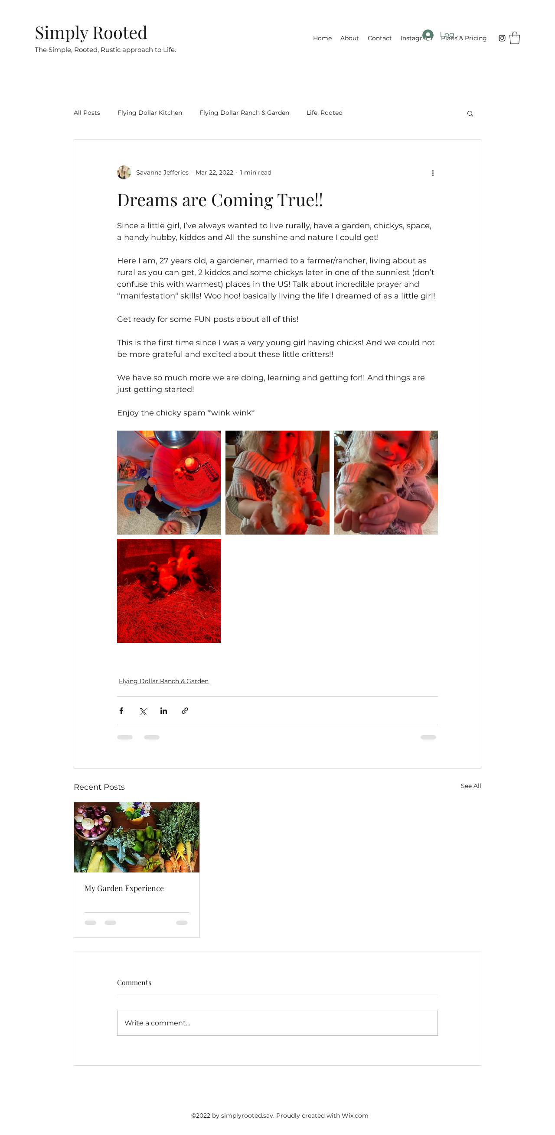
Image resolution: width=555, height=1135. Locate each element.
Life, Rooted (325, 113)
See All (471, 786)
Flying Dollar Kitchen (150, 113)
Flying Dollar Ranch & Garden (244, 113)
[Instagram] (502, 38)
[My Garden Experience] (136, 837)
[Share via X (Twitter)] (142, 711)
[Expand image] (169, 483)
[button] (514, 38)
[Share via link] (185, 711)
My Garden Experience (124, 888)
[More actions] (433, 172)
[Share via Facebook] (121, 711)
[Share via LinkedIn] (164, 711)
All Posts (87, 113)
